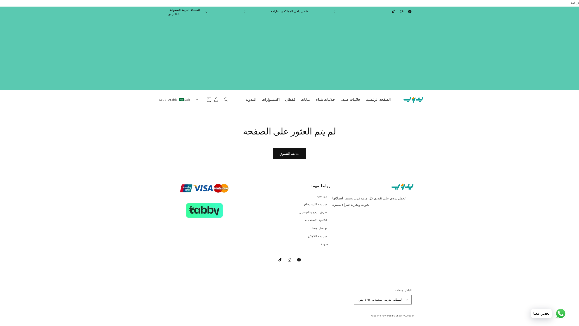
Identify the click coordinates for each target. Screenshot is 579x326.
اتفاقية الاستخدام (316, 220)
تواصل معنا (319, 228)
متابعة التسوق (289, 153)
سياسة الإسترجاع (315, 204)
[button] (226, 100)
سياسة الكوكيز (317, 236)
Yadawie (376, 315)
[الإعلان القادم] (245, 11)
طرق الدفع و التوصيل (313, 212)
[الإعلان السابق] (334, 11)
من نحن (321, 196)
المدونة (325, 244)
